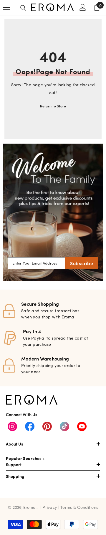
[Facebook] (29, 426)
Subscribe (81, 263)
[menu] (6, 7)
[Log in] (83, 7)
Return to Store (53, 105)
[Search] (23, 7)
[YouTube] (81, 426)
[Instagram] (12, 426)
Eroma (29, 507)
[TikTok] (64, 426)
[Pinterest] (47, 426)
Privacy (50, 507)
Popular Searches (24, 458)
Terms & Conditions (79, 507)
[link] (53, 212)
